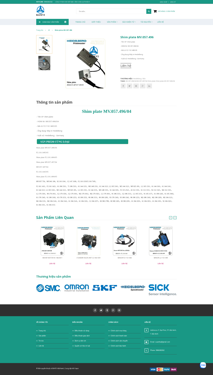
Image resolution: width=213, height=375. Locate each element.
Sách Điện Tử (128, 22)
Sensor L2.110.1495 (161, 258)
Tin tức (41, 341)
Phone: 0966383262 (157, 350)
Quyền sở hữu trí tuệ (82, 346)
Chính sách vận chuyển (119, 341)
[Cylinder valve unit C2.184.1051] (89, 241)
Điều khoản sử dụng (82, 331)
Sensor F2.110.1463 (125, 258)
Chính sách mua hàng (118, 331)
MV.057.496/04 (131, 81)
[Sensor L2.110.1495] (161, 241)
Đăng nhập (163, 2)
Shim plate (152, 81)
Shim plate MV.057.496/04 (165, 81)
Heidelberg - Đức (139, 78)
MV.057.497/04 (142, 81)
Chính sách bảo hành (118, 346)
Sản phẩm (111, 22)
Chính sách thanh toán (119, 336)
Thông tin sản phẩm (54, 102)
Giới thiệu (96, 22)
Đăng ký (173, 2)
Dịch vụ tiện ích (80, 341)
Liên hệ (41, 346)
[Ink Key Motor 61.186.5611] (52, 241)
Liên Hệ (160, 22)
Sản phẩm (42, 336)
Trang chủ (42, 331)
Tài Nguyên (146, 22)
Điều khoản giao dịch (82, 336)
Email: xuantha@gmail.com (160, 342)
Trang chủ (80, 22)
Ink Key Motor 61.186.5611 (52, 258)
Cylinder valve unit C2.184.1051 (89, 258)
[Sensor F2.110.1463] (125, 241)
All (49, 30)
